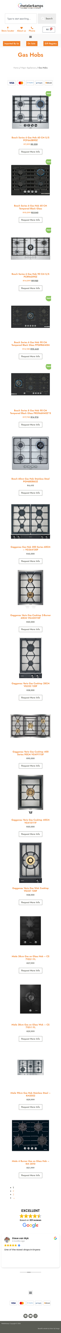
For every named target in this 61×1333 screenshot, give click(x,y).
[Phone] (32, 28)
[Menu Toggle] (30, 36)
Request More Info (30, 151)
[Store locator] (8, 28)
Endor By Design (55, 1328)
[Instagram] (35, 1316)
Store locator (7, 30)
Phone (32, 30)
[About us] (21, 28)
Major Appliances (28, 67)
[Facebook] (25, 1316)
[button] (30, 1292)
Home (16, 67)
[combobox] (21, 18)
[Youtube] (30, 1316)
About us (21, 30)
